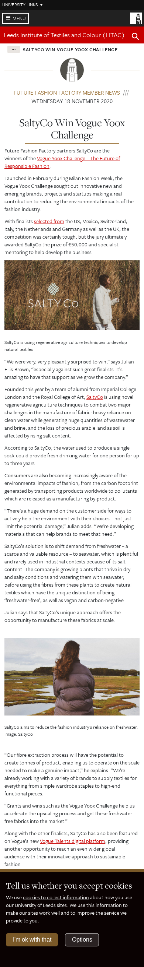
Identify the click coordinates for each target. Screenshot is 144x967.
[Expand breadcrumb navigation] (13, 49)
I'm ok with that (32, 939)
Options (82, 939)
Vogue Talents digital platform (72, 841)
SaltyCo (94, 397)
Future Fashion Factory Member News (67, 92)
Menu (19, 18)
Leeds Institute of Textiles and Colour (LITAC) (64, 34)
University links (20, 4)
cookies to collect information (56, 897)
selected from (49, 221)
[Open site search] (135, 37)
